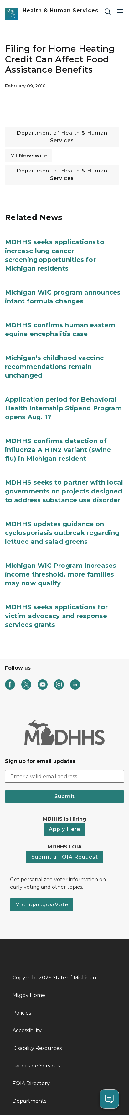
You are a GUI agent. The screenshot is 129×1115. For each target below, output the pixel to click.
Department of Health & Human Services (62, 137)
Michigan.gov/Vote (41, 905)
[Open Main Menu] (120, 11)
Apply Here (64, 829)
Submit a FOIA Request (64, 857)
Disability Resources (37, 1048)
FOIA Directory (31, 1083)
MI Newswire (28, 156)
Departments (29, 1101)
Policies (22, 1013)
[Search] (107, 11)
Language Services (36, 1066)
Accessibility (27, 1030)
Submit (64, 796)
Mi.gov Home (29, 995)
